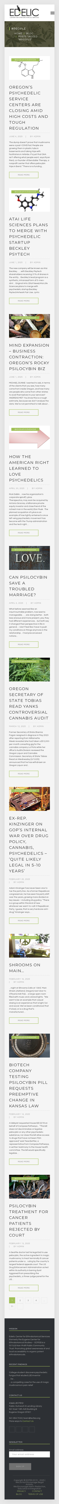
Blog (29, 33)
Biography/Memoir (25, 60)
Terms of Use (35, 1494)
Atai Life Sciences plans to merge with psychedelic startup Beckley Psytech (28, 237)
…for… (12, 1379)
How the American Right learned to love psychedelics (29, 468)
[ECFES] (24, 12)
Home (18, 33)
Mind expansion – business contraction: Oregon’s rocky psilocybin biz (29, 357)
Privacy (21, 1491)
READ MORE (24, 175)
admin (37, 136)
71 (12, 1306)
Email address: (16, 1450)
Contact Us (27, 1421)
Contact (37, 1491)
